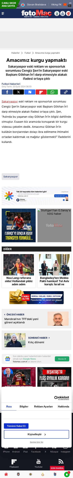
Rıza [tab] (9, 406)
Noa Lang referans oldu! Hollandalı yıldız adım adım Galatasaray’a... (19, 282)
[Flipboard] (41, 92)
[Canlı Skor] (62, 13)
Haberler (15, 53)
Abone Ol (62, 359)
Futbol (28, 53)
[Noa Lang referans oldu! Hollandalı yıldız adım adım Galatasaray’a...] (18, 264)
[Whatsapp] (52, 92)
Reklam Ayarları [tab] (43, 406)
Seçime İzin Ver (36, 442)
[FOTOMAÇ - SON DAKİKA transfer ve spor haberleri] (36, 13)
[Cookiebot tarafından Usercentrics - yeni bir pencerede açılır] (54, 398)
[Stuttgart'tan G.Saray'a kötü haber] (54, 225)
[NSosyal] (29, 92)
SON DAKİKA (57, 468)
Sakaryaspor (10, 101)
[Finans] (36, 297)
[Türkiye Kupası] (68, 13)
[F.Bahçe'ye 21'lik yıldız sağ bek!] (19, 225)
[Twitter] (18, 92)
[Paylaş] (65, 92)
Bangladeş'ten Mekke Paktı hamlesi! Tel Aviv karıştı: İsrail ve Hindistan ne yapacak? (54, 282)
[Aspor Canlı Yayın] (56, 13)
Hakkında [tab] (63, 406)
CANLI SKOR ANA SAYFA (9, 4)
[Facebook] (7, 92)
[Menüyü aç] (3, 13)
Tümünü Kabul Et (16, 426)
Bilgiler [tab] (24, 406)
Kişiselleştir (35, 434)
